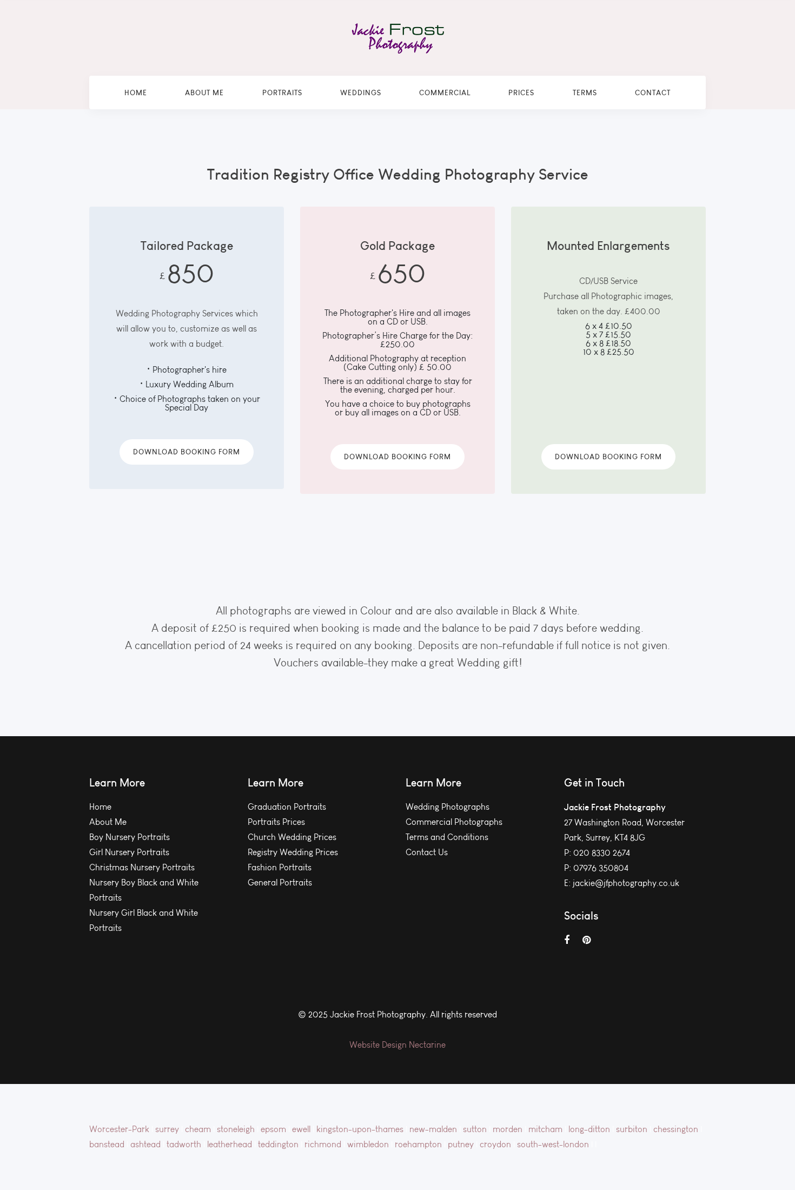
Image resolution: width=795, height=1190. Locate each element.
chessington (676, 1129)
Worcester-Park (120, 1129)
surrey (168, 1129)
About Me (204, 92)
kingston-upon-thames (361, 1129)
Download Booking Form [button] (186, 451)
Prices (521, 92)
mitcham (546, 1129)
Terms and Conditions (447, 837)
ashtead (146, 1144)
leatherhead (230, 1144)
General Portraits (280, 882)
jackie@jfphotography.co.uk (626, 883)
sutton (476, 1129)
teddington (279, 1144)
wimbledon (369, 1144)
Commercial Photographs (454, 822)
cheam (199, 1129)
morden (509, 1129)
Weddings (360, 92)
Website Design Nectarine (397, 1045)
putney (462, 1144)
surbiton (633, 1129)
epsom (274, 1129)
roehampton (419, 1144)
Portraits (282, 92)
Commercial (445, 92)
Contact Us (427, 852)
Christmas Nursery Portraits (142, 867)
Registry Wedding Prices (293, 852)
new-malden (434, 1129)
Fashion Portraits (280, 867)
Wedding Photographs (447, 807)
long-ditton (590, 1129)
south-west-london (554, 1144)
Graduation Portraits (287, 807)
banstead (108, 1144)
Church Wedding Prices (292, 837)
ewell (302, 1129)
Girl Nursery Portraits (129, 852)
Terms (585, 92)
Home (135, 92)
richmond (323, 1144)
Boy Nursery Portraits (129, 837)
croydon (496, 1144)
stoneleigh (237, 1129)
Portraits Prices (276, 822)
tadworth (185, 1144)
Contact (653, 92)
